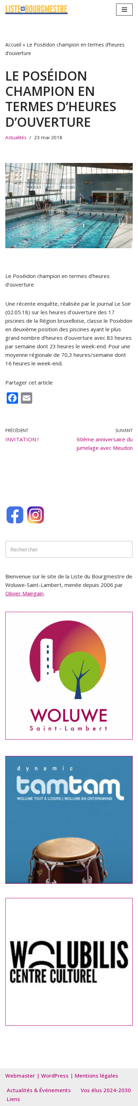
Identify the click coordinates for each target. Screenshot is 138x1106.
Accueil (13, 44)
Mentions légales (96, 1075)
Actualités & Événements (39, 1090)
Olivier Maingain (24, 593)
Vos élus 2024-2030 (106, 1090)
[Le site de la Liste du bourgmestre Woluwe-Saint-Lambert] (36, 9)
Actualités (16, 137)
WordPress (55, 1075)
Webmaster (20, 1075)
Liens (13, 1098)
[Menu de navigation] (124, 10)
